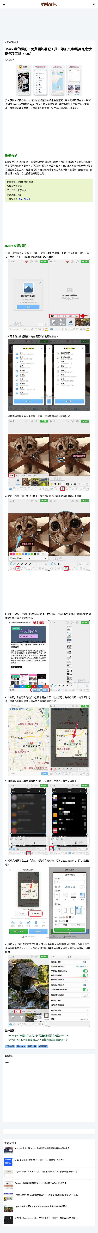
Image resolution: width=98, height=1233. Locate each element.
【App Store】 (24, 199)
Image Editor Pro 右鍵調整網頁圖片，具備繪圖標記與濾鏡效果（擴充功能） (47, 1195)
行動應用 (14, 42)
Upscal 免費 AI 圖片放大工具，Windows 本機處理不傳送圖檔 (41, 1206)
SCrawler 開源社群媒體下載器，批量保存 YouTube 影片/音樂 (40, 1183)
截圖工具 (32, 1046)
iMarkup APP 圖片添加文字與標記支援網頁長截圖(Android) (38, 1035)
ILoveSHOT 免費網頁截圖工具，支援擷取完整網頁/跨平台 (38, 1039)
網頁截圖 (43, 1046)
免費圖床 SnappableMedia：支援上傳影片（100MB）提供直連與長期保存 (46, 1218)
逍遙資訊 (49, 4)
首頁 (7, 42)
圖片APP (21, 1046)
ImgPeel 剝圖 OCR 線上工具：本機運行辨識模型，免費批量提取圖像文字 (46, 1171)
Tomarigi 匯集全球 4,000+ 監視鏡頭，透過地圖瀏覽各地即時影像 (42, 1148)
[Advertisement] (49, 25)
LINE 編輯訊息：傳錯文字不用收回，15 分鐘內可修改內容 (39, 1160)
